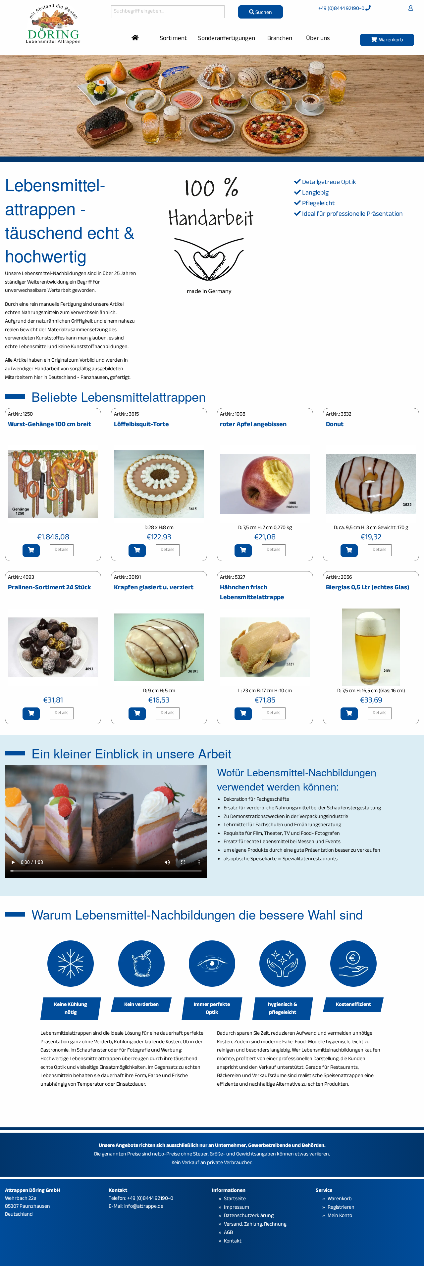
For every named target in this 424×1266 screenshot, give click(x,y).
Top (414, 1241)
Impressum (236, 1207)
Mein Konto (340, 1216)
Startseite (235, 1199)
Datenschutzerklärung (249, 1216)
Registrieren (341, 1207)
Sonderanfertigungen (226, 39)
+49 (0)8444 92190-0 (341, 9)
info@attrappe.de (143, 1206)
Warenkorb (390, 40)
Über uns (318, 39)
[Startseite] (135, 39)
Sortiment (173, 39)
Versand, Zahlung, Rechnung (255, 1224)
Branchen (279, 39)
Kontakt (232, 1241)
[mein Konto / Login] (410, 9)
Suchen (263, 13)
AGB (228, 1233)
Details (61, 550)
